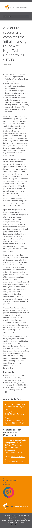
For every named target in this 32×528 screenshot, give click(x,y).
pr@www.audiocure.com (14, 420)
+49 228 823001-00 (16, 461)
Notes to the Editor (14, 380)
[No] (30, 520)
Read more (18, 525)
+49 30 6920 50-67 (16, 423)
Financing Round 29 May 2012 (16, 385)
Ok (11, 525)
